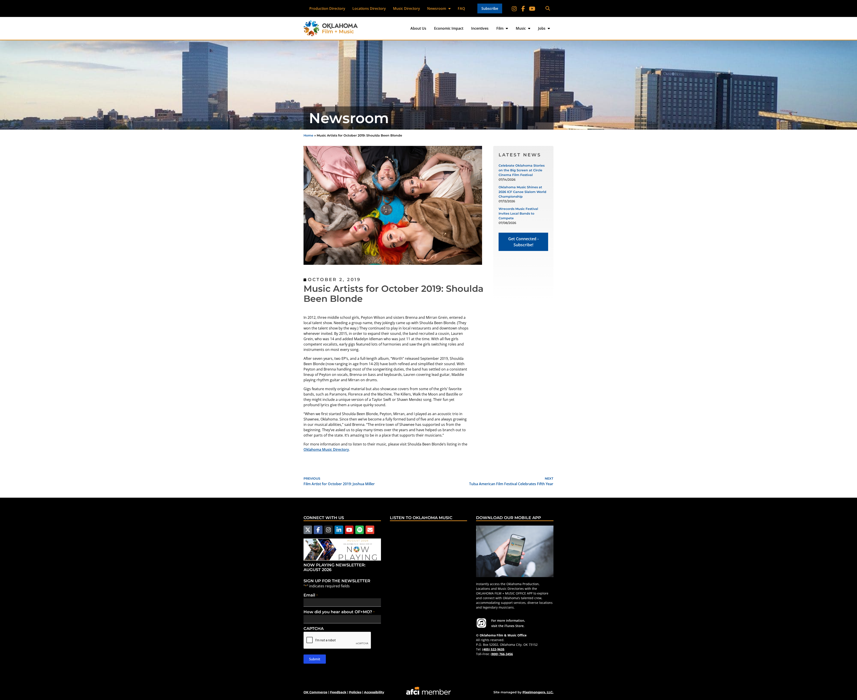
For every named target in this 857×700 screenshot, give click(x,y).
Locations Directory (369, 8)
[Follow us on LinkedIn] (339, 530)
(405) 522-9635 (493, 649)
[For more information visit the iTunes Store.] (481, 623)
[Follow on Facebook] (523, 8)
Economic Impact (448, 28)
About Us (418, 28)
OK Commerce (315, 692)
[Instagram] (514, 8)
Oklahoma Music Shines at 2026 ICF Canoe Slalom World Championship (522, 192)
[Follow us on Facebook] (318, 530)
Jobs (541, 28)
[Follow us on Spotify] (359, 530)
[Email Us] (370, 530)
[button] (547, 8)
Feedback (338, 692)
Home (308, 135)
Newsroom (436, 8)
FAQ (461, 8)
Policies (355, 692)
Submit (314, 659)
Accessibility (374, 692)
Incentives (480, 28)
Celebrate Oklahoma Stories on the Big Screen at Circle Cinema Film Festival (522, 170)
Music (521, 28)
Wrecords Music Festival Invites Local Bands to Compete (518, 213)
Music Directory (406, 8)
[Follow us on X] (308, 530)
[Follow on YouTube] (532, 8)
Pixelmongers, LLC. (537, 692)
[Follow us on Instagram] (328, 530)
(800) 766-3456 (502, 654)
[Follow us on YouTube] (349, 530)
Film (499, 28)
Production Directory (327, 8)
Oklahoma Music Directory (326, 449)
